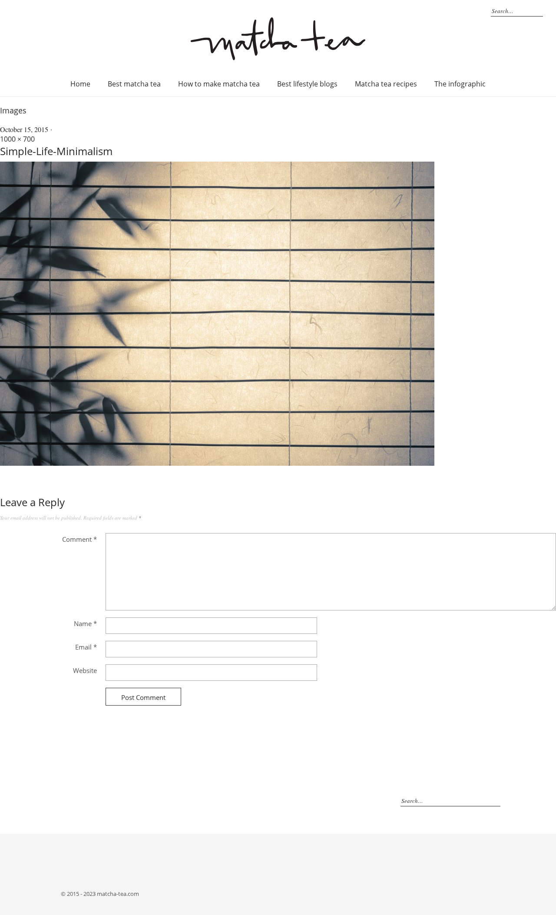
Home (80, 84)
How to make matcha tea (219, 84)
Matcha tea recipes (386, 84)
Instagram (468, 10)
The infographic (460, 84)
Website (85, 670)
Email (86, 647)
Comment (79, 539)
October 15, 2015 (24, 129)
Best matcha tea (134, 84)
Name (85, 623)
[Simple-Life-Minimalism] (217, 463)
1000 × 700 (17, 139)
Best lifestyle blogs (307, 84)
